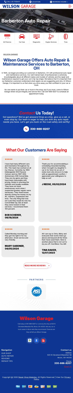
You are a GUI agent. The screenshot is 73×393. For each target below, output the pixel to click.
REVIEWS (5, 358)
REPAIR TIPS (7, 361)
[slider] (8, 159)
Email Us (68, 367)
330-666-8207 (51, 92)
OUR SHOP (6, 353)
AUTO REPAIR (7, 356)
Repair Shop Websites (27, 377)
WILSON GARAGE (10, 54)
